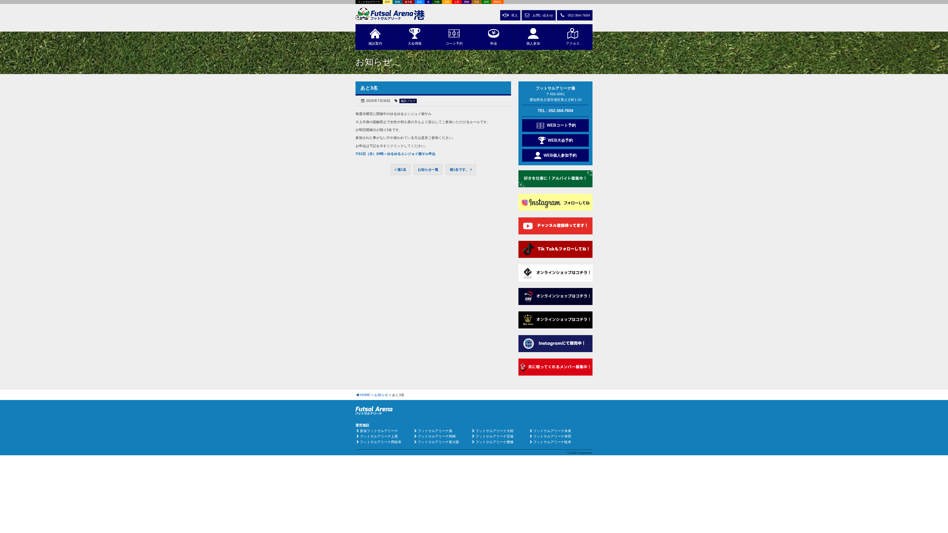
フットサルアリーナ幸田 (552, 436)
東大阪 (408, 1)
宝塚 (476, 1)
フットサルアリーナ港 (435, 431)
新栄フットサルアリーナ (379, 431)
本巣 (446, 1)
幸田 (486, 1)
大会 (415, 43)
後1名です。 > (461, 169)
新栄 (419, 1)
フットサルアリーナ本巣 (552, 431)
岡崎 (466, 1)
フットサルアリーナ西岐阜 (380, 442)
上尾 (456, 1)
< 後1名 (400, 169)
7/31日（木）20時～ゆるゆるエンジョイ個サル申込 (395, 154)
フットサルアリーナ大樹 (494, 431)
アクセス (573, 43)
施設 (375, 43)
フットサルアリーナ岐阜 (552, 442)
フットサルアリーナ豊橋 (494, 442)
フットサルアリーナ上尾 (379, 436)
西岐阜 (497, 1)
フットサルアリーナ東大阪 (438, 442)
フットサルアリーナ (369, 1)
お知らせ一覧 (428, 169)
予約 (454, 43)
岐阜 (387, 1)
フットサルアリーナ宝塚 (494, 436)
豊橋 (397, 1)
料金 (493, 43)
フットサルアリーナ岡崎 (437, 436)
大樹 (436, 1)
